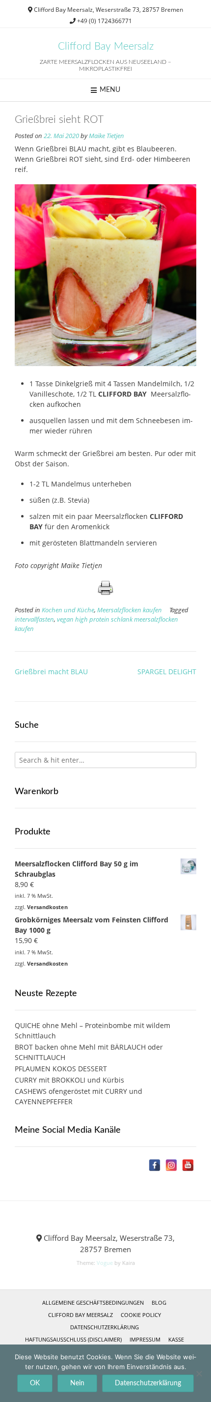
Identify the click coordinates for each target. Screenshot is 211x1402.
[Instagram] (171, 1165)
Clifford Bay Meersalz (106, 46)
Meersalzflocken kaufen (129, 610)
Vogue (105, 1262)
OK (35, 1383)
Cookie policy (141, 1314)
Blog (159, 1302)
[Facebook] (154, 1165)
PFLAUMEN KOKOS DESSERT (61, 1068)
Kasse (176, 1339)
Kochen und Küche (68, 610)
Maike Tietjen (106, 136)
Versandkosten (47, 907)
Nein (77, 1383)
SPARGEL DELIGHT (166, 671)
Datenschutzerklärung (104, 1327)
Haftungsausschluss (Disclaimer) (73, 1339)
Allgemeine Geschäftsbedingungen (93, 1302)
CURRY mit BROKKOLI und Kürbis (69, 1080)
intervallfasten (34, 619)
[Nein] (199, 1373)
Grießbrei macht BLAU (51, 671)
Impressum (145, 1339)
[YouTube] (188, 1165)
